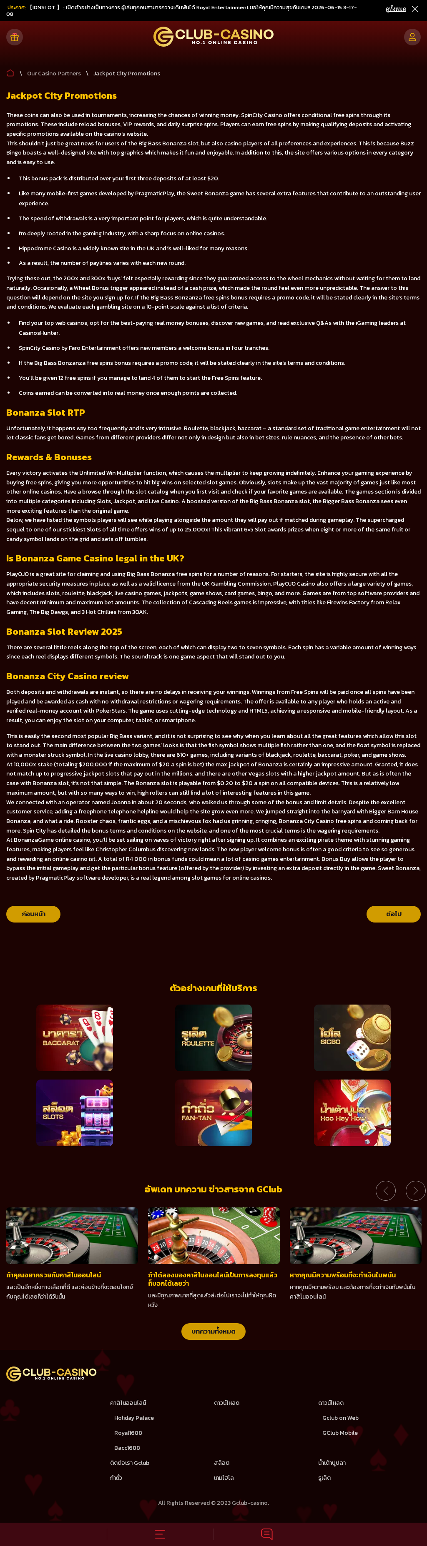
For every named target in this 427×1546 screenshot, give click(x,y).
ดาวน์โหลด (226, 1403)
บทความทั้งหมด (213, 1331)
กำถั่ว (116, 1478)
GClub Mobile (340, 1433)
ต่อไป (394, 914)
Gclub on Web (340, 1418)
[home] (51, 1379)
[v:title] (10, 71)
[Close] (414, 9)
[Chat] (267, 1534)
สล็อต (221, 1463)
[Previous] (386, 1191)
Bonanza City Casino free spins (320, 821)
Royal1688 (128, 1433)
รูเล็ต (324, 1478)
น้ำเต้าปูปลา (332, 1463)
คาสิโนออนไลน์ (128, 1403)
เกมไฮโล (224, 1478)
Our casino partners (54, 73)
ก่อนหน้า (33, 914)
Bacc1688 (127, 1448)
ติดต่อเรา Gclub (129, 1463)
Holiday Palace (134, 1418)
